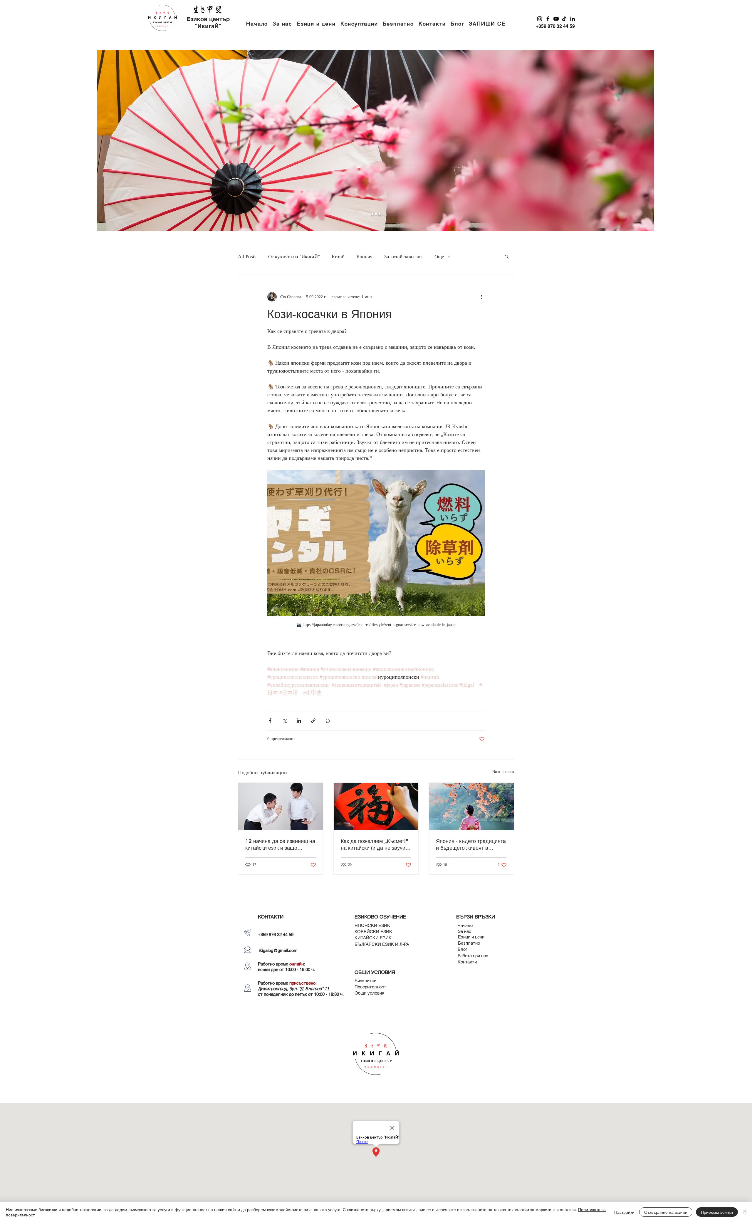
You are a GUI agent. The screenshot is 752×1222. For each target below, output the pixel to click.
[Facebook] (548, 19)
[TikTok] (564, 19)
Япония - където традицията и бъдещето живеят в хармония (471, 844)
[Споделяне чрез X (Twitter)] (284, 720)
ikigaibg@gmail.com (278, 950)
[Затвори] (744, 1212)
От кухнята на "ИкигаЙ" (294, 256)
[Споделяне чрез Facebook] (270, 720)
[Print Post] (327, 720)
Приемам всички (717, 1212)
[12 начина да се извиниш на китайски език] (280, 806)
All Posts (247, 256)
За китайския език (403, 256)
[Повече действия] (481, 296)
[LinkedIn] (572, 19)
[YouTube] (556, 19)
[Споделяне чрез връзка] (313, 720)
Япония (364, 256)
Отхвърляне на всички (665, 1212)
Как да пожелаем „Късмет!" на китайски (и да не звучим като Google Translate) (375, 844)
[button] (316, 24)
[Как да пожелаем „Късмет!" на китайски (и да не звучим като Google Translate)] (376, 806)
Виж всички (503, 772)
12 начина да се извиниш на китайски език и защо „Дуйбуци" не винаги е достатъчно (280, 844)
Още (439, 256)
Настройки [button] (624, 1212)
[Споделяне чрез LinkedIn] (299, 720)
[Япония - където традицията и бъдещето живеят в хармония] (471, 806)
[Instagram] (539, 19)
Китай (338, 256)
